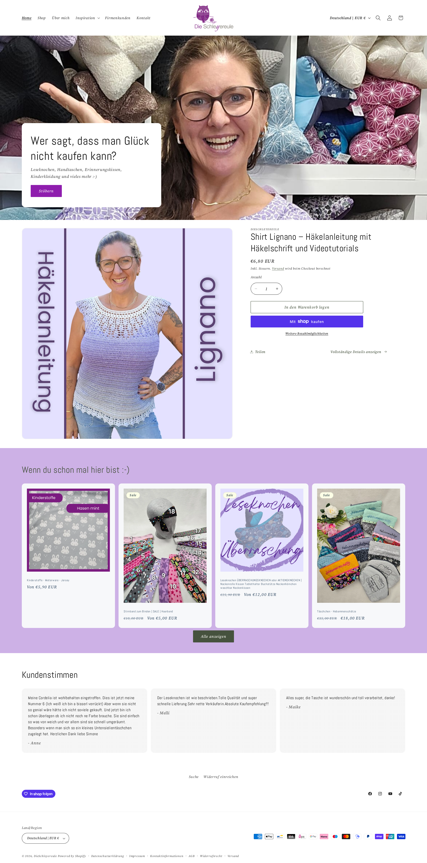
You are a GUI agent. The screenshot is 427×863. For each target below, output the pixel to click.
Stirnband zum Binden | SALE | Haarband (148, 611)
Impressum (137, 856)
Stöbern (46, 191)
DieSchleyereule (45, 856)
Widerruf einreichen (220, 776)
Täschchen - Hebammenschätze (336, 611)
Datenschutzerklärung (107, 856)
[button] (87, 17)
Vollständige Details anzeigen (355, 351)
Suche (194, 776)
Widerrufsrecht (211, 856)
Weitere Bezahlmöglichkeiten (306, 333)
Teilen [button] (260, 351)
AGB (192, 856)
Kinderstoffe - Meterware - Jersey (48, 580)
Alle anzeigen (213, 636)
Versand (278, 268)
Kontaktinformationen (166, 856)
